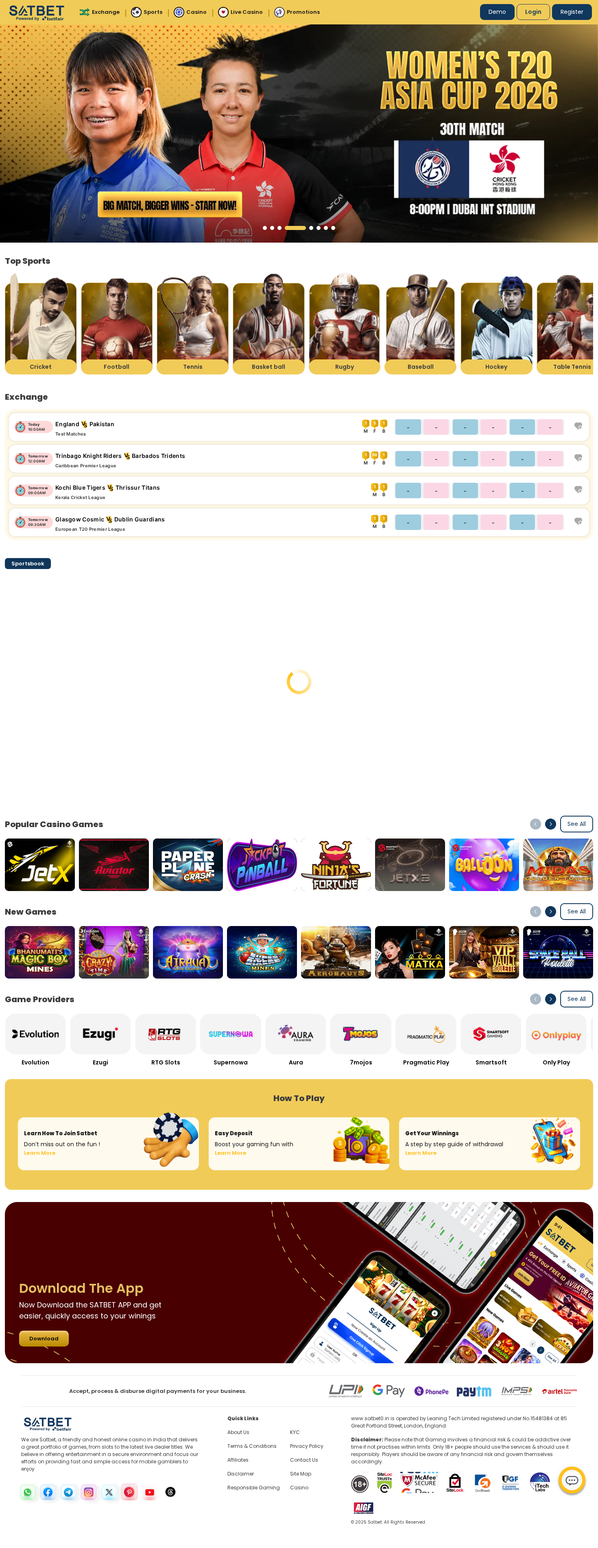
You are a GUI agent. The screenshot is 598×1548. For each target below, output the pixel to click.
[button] (265, 228)
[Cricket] (41, 323)
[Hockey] (497, 323)
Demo (497, 12)
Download (44, 1338)
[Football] (117, 323)
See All (576, 824)
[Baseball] (420, 323)
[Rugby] (345, 323)
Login (533, 12)
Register (572, 12)
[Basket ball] (269, 323)
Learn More (39, 1153)
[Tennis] (193, 323)
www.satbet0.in (370, 1418)
